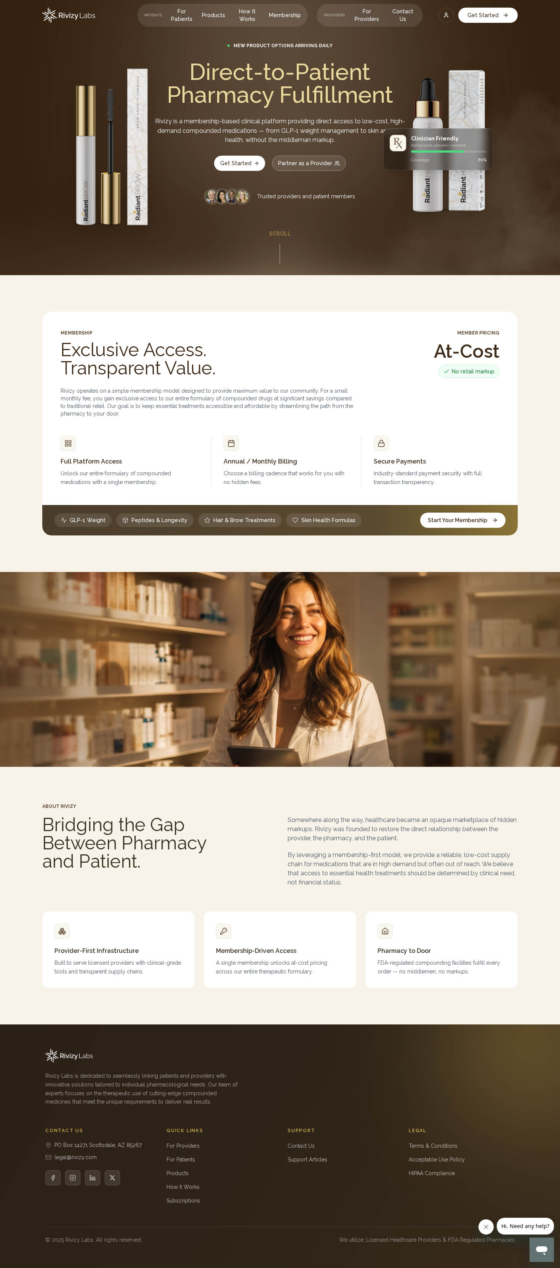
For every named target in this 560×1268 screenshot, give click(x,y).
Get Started (483, 15)
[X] (112, 1177)
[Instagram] (72, 1177)
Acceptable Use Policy (437, 1159)
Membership (285, 15)
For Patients (181, 15)
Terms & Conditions (433, 1146)
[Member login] (446, 15)
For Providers (367, 15)
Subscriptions (183, 1201)
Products (213, 15)
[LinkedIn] (92, 1177)
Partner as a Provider (305, 163)
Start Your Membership (457, 520)
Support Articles (307, 1159)
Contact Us (402, 15)
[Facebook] (53, 1177)
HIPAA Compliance (432, 1173)
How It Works (247, 15)
